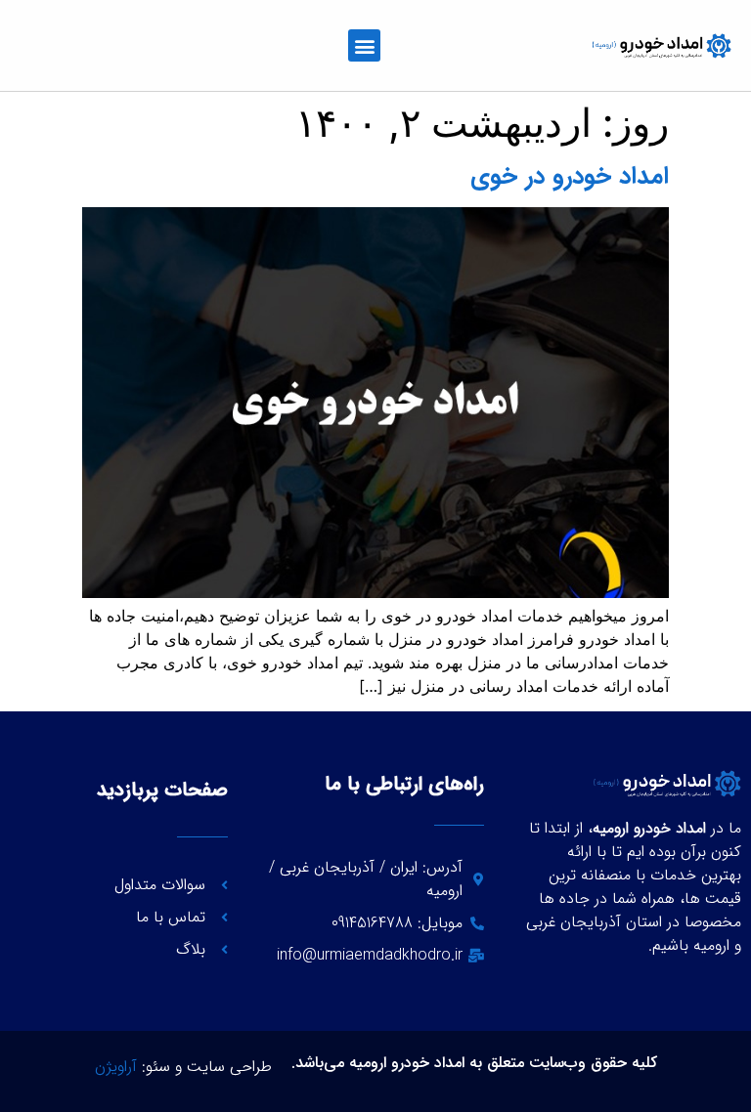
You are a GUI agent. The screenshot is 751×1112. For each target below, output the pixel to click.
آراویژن (116, 1066)
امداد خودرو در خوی (569, 176)
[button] (364, 45)
